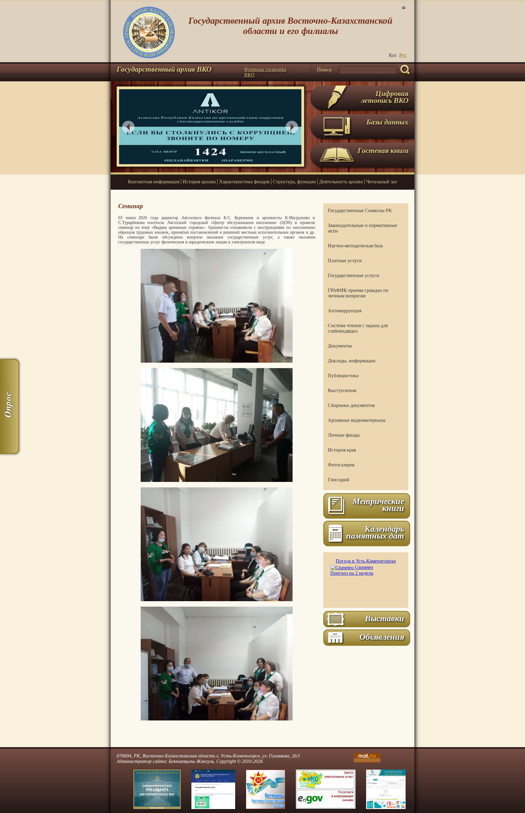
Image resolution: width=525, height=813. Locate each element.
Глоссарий (338, 479)
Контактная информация (153, 181)
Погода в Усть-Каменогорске (366, 561)
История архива (199, 181)
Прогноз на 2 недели (351, 573)
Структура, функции (294, 181)
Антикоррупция (344, 310)
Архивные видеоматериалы (357, 420)
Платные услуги (345, 260)
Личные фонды (344, 435)
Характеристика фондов (244, 181)
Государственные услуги (353, 275)
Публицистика (343, 375)
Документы (340, 345)
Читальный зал (381, 181)
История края (342, 449)
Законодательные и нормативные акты (362, 228)
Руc (403, 55)
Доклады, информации (352, 360)
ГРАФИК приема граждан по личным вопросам (358, 293)
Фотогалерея (341, 464)
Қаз (392, 55)
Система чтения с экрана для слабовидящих (358, 328)
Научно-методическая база (355, 245)
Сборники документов (351, 405)
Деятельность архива (341, 181)
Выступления (342, 390)
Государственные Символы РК (360, 210)
